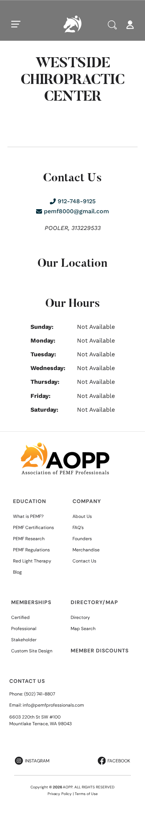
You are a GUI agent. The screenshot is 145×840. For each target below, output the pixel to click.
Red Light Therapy (32, 561)
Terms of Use (86, 793)
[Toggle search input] (112, 25)
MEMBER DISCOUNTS (100, 650)
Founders (82, 539)
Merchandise (86, 550)
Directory (80, 617)
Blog (17, 572)
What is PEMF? (28, 516)
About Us (82, 516)
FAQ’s (78, 528)
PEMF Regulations (31, 550)
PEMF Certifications (33, 528)
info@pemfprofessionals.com (53, 705)
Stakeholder (23, 640)
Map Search (83, 629)
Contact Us (84, 561)
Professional (23, 629)
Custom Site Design (31, 651)
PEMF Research (29, 539)
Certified (20, 617)
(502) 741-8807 (39, 694)
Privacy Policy (60, 793)
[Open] (16, 24)
